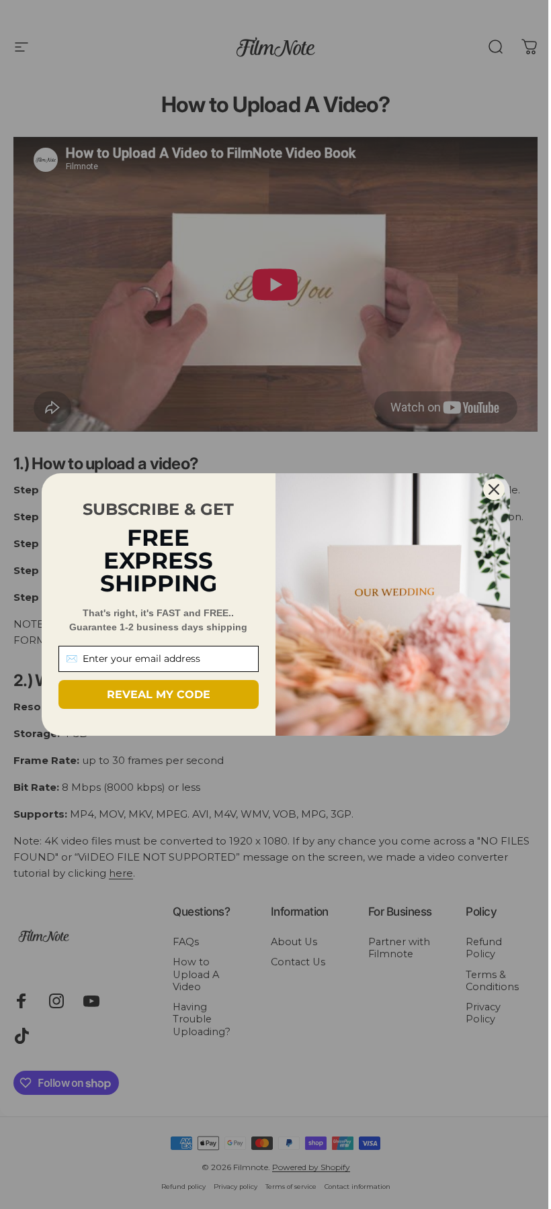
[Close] (494, 489)
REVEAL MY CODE (158, 694)
